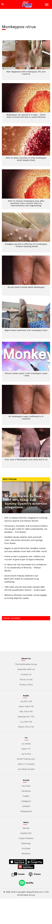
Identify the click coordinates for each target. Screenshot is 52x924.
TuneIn (21, 874)
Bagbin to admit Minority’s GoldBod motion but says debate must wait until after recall (25, 550)
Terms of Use (26, 679)
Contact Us (26, 674)
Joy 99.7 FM (26, 701)
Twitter (26, 796)
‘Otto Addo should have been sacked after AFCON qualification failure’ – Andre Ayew (24, 588)
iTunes (37, 874)
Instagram (26, 801)
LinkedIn (26, 806)
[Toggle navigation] (47, 5)
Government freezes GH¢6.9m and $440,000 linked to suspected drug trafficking (21, 579)
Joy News (26, 743)
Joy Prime (26, 754)
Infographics (26, 811)
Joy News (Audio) (26, 769)
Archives (26, 848)
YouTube (26, 786)
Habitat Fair (26, 833)
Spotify (29, 882)
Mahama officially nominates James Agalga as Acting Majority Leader (25, 596)
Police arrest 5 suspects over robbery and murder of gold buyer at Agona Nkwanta (24, 558)
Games (26, 828)
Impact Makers (26, 838)
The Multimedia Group (26, 664)
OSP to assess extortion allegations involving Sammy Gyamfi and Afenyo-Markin (25, 519)
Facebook (26, 791)
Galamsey (26, 843)
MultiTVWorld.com (26, 759)
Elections (26, 853)
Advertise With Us (26, 669)
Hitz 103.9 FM (26, 711)
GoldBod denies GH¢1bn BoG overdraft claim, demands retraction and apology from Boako (23, 540)
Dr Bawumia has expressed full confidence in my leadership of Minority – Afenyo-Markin (25, 567)
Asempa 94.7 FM (26, 716)
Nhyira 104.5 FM (26, 727)
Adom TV (26, 749)
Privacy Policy (26, 684)
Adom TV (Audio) (26, 764)
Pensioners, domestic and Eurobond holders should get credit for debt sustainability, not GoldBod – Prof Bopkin (26, 529)
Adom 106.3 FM (26, 706)
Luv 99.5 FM (26, 721)
